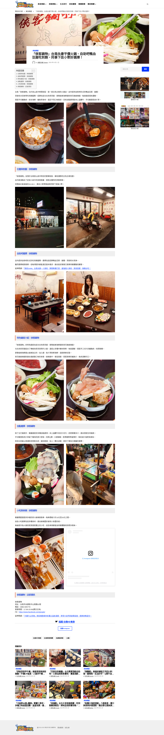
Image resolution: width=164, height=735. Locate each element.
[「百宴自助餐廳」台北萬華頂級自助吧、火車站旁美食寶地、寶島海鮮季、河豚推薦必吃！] (65, 658)
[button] (147, 4)
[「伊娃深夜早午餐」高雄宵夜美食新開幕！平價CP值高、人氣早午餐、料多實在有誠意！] (31, 658)
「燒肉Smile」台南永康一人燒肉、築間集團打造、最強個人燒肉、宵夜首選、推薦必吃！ (57, 268)
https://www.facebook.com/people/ (32, 612)
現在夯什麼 (19, 11)
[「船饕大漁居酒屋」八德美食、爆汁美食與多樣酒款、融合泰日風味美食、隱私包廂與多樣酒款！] (99, 690)
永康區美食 (59, 638)
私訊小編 (67, 727)
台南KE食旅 (37, 638)
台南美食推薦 (48, 638)
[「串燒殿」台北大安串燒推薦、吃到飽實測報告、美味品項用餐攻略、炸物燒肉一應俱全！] (65, 690)
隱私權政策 (60, 727)
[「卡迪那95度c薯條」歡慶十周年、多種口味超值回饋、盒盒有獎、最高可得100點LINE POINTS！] (31, 690)
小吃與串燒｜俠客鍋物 (25, 84)
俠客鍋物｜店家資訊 (24, 86)
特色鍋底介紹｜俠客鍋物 (26, 79)
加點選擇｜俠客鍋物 (24, 81)
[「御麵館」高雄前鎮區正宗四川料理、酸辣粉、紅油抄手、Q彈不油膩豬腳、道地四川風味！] (99, 658)
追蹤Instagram (65, 628)
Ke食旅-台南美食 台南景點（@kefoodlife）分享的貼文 (90, 583)
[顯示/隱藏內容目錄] (32, 71)
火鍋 (67, 638)
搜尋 (145, 69)
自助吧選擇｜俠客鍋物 (25, 76)
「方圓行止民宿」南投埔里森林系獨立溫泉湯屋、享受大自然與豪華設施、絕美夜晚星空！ (58, 616)
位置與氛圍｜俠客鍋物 (25, 74)
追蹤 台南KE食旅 (67, 622)
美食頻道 (29, 11)
